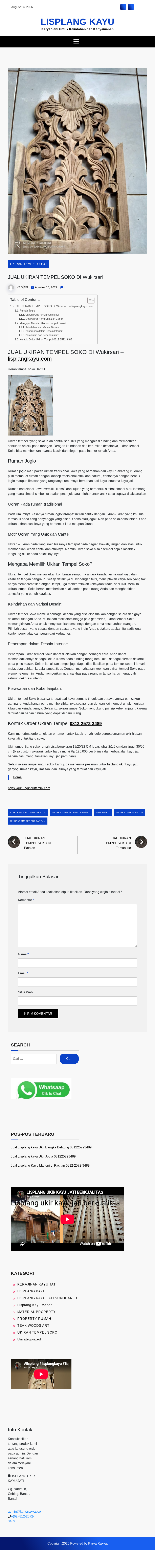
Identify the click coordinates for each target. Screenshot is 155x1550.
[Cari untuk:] (34, 1059)
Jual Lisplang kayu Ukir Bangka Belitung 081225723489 (51, 1147)
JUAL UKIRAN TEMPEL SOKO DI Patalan (37, 843)
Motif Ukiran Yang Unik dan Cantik (44, 318)
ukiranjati (103, 812)
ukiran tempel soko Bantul (70, 812)
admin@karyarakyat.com (25, 1511)
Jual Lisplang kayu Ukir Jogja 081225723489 (43, 1156)
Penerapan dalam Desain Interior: (43, 331)
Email (23, 973)
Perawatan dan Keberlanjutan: (42, 335)
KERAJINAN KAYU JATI (37, 1284)
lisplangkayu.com (30, 359)
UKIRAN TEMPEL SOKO (28, 264)
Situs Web (25, 992)
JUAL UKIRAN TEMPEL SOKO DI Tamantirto (117, 843)
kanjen (22, 286)
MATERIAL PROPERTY (36, 1312)
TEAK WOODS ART (33, 1325)
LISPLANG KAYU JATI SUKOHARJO (47, 1298)
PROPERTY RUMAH (34, 1318)
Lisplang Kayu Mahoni (35, 1305)
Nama (23, 954)
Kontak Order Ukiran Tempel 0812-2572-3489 (46, 339)
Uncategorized (29, 1339)
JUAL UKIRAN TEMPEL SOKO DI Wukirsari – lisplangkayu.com (53, 306)
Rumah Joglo (27, 310)
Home (17, 777)
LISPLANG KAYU (77, 22)
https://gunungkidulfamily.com (29, 788)
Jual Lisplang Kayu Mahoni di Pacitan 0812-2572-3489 (50, 1165)
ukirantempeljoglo (129, 812)
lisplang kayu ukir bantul (28, 812)
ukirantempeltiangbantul (27, 821)
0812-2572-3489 (86, 723)
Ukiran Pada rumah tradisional (42, 314)
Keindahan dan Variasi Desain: (42, 327)
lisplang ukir (116, 764)
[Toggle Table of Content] (88, 300)
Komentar (26, 900)
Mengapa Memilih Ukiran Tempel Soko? (43, 323)
